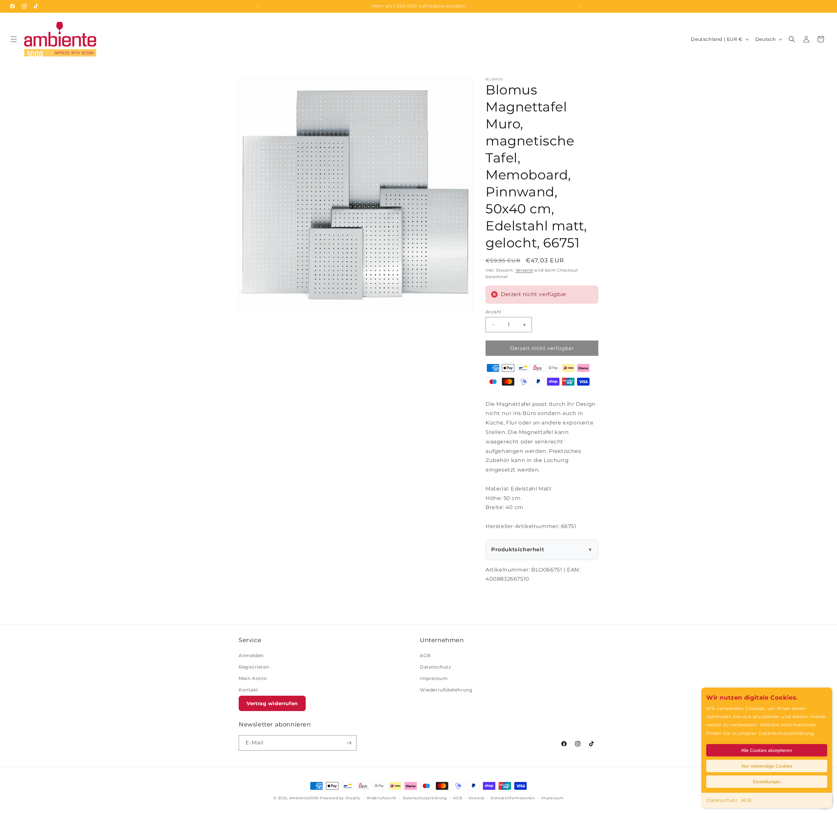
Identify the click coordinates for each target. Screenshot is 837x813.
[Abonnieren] (349, 743)
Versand (524, 270)
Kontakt (248, 690)
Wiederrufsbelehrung (446, 690)
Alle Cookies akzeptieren (766, 750)
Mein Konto (253, 678)
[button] (14, 39)
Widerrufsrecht (381, 798)
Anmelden (251, 655)
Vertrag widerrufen (272, 703)
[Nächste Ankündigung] (579, 6)
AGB (746, 800)
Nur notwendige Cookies (767, 766)
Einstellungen (767, 781)
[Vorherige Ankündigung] (257, 6)
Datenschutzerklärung (425, 798)
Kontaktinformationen (513, 798)
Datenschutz (722, 800)
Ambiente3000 (304, 798)
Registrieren (254, 667)
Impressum (434, 678)
